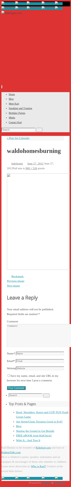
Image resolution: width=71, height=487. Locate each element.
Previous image (15, 280)
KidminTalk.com (11, 452)
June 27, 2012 (35, 163)
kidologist (17, 163)
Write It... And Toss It (28, 440)
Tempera (46, 483)
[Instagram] (34, 3)
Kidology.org (43, 447)
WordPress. (60, 483)
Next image (13, 285)
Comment (12, 321)
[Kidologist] (8, 3)
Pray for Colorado (18, 138)
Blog (18, 426)
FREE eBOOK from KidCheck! (34, 435)
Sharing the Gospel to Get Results (35, 430)
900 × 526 (31, 168)
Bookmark (17, 276)
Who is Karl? (38, 466)
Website (11, 368)
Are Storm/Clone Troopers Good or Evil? (39, 421)
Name (11, 353)
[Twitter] (21, 3)
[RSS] (59, 3)
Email (11, 361)
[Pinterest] (48, 3)
